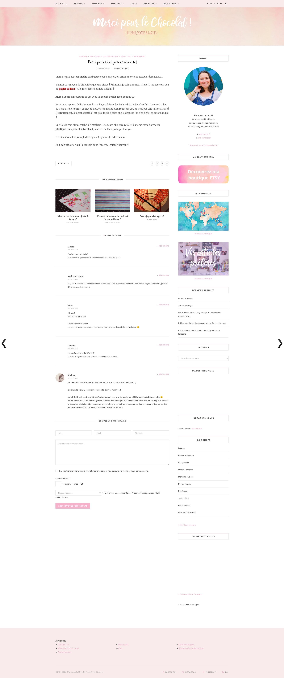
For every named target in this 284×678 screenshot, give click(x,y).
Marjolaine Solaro (185, 477)
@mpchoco (197, 428)
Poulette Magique (186, 455)
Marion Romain (184, 484)
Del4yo (181, 448)
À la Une (83, 56)
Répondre (164, 246)
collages (63, 163)
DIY (132, 3)
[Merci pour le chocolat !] (142, 26)
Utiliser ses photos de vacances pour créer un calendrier (202, 323)
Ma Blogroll (123, 644)
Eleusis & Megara (185, 469)
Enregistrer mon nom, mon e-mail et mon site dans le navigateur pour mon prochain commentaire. (103, 471)
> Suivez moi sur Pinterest (190, 594)
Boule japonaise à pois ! (152, 216)
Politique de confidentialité (191, 648)
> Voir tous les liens (187, 525)
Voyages (97, 3)
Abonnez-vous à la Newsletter (204, 145)
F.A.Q (120, 648)
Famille (78, 3)
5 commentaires (121, 68)
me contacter (204, 137)
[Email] (167, 163)
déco (123, 56)
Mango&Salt (183, 462)
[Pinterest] (162, 163)
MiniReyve (182, 491)
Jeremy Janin (183, 498)
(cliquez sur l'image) (203, 233)
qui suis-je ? (204, 134)
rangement (140, 56)
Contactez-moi (64, 652)
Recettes (149, 3)
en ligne (189, 604)
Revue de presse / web (68, 648)
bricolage (95, 56)
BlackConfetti (184, 505)
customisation (110, 56)
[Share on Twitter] (157, 163)
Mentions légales (186, 644)
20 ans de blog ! (185, 305)
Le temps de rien (185, 298)
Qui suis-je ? (63, 644)
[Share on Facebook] (152, 163)
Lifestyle (116, 3)
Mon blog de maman (187, 512)
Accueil (60, 3)
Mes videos (169, 3)
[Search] (226, 3)
